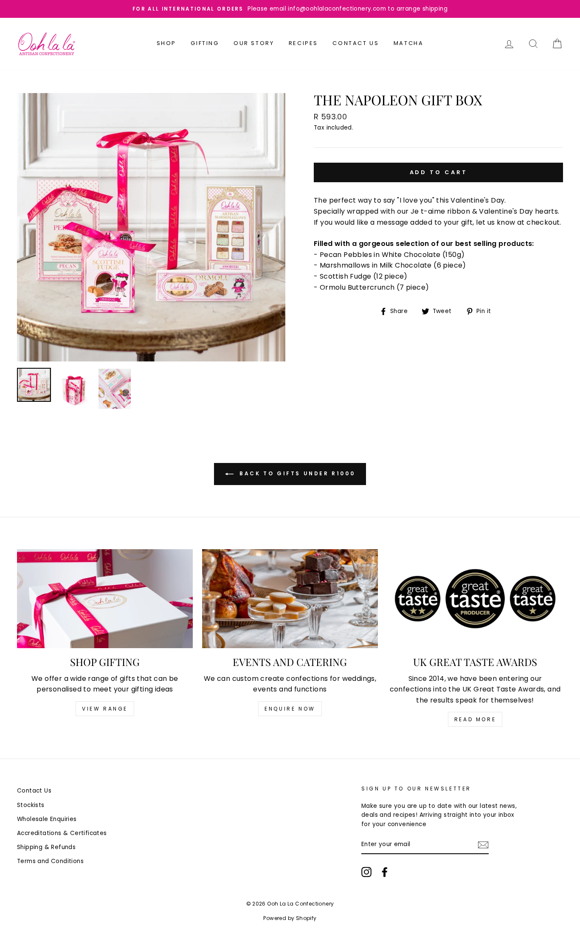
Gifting (205, 43)
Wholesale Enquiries (47, 819)
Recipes (303, 43)
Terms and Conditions (50, 861)
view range (105, 708)
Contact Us (355, 43)
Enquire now (290, 708)
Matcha (409, 43)
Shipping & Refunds (46, 847)
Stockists (31, 805)
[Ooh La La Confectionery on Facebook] (385, 872)
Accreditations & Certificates (62, 833)
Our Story (254, 43)
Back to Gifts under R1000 (296, 473)
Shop (166, 43)
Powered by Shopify (289, 918)
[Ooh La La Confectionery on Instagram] (366, 872)
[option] (290, 9)
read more (475, 719)
